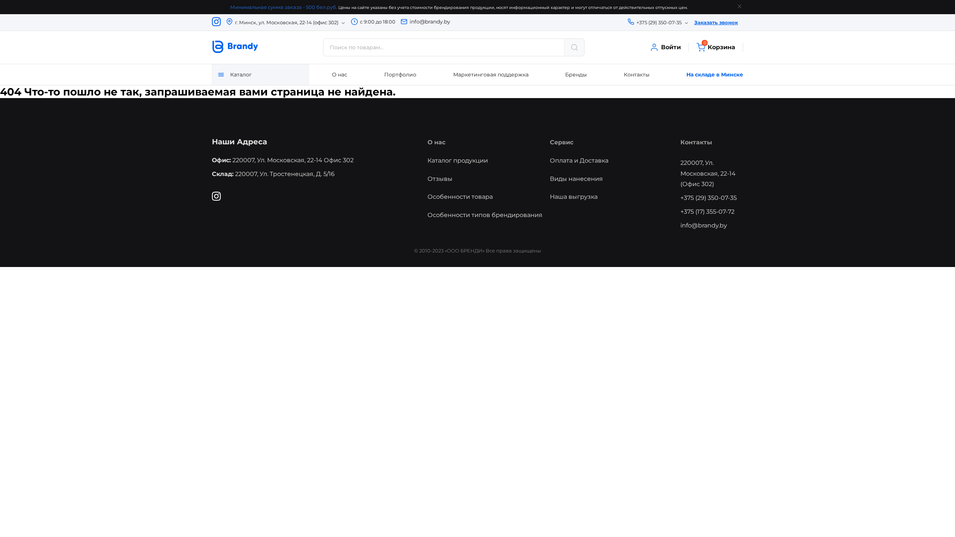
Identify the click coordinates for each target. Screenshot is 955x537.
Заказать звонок (716, 22)
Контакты (636, 74)
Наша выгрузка (574, 196)
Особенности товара (460, 196)
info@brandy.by (430, 21)
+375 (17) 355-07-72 (707, 211)
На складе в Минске (714, 74)
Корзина (719, 47)
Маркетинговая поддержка (491, 74)
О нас (339, 74)
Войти (671, 47)
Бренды (576, 74)
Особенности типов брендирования (485, 215)
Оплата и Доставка (579, 160)
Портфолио (400, 74)
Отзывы (440, 178)
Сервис (561, 142)
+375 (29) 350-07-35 (708, 197)
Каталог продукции (458, 160)
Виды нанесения (576, 178)
